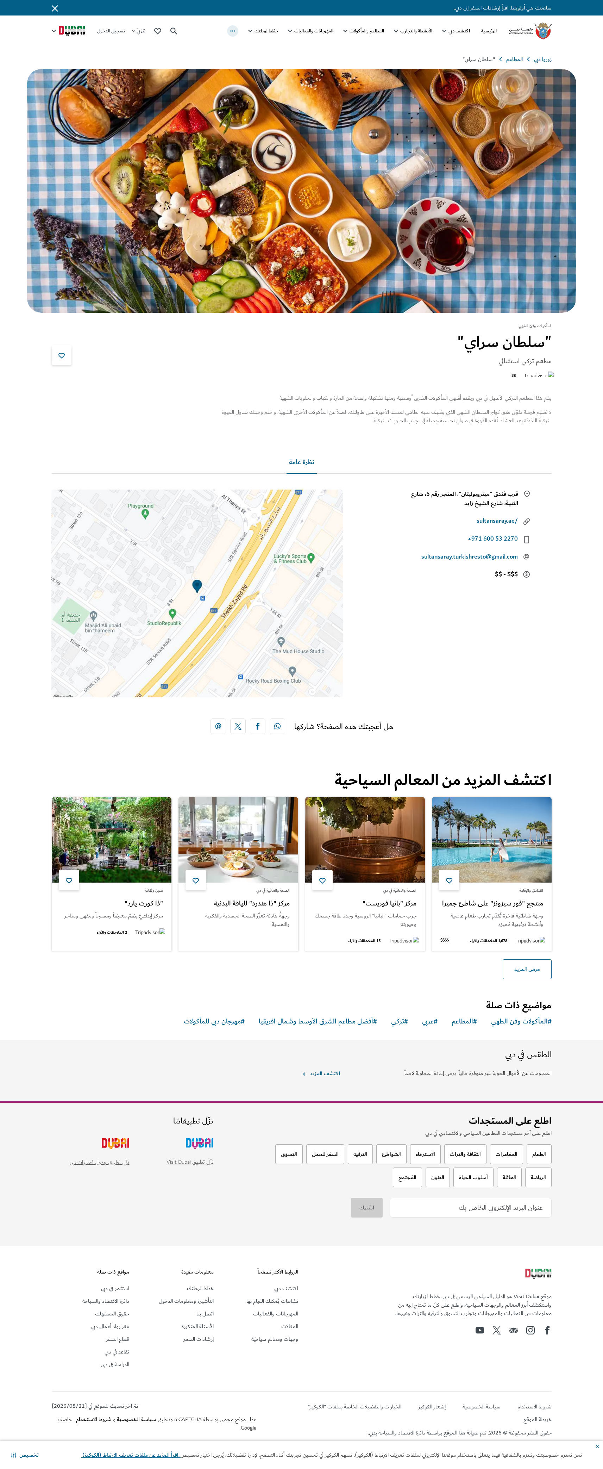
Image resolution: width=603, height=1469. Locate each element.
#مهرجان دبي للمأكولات (214, 1021)
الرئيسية (489, 31)
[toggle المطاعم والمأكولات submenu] (345, 31)
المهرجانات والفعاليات (313, 31)
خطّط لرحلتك (266, 31)
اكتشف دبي (459, 31)
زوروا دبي (543, 59)
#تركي (399, 1021)
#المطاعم (464, 1021)
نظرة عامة (301, 462)
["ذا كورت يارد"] (111, 840)
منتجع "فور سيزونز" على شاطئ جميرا (492, 904)
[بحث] (174, 31)
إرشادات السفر (485, 7)
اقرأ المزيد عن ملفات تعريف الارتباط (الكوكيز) (131, 1454)
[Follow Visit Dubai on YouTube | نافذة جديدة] (480, 1330)
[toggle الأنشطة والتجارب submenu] (396, 31)
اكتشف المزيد (325, 1073)
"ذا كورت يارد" (144, 904)
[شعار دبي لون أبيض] (537, 1275)
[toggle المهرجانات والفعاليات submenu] (290, 31)
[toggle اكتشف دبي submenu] (444, 31)
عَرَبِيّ (141, 31)
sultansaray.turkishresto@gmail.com (469, 556)
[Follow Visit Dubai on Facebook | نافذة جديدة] (547, 1330)
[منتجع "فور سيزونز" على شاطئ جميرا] (492, 840)
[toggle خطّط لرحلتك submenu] (250, 31)
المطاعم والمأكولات (367, 31)
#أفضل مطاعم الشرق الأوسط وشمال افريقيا (318, 1021)
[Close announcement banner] (55, 8)
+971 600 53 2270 (493, 538)
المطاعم (514, 59)
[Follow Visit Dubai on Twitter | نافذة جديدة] (496, 1330)
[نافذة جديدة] (277, 726)
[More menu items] (232, 31)
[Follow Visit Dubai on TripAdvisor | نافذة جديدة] (513, 1330)
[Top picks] (157, 31)
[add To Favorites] (61, 355)
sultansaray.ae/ (497, 520)
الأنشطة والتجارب (416, 31)
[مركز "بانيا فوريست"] (365, 840)
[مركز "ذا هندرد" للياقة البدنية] (238, 840)
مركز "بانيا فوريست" (389, 904)
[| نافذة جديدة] (530, 1330)
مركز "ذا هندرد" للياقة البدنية (252, 904)
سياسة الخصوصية (136, 1419)
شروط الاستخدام (94, 1419)
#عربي (430, 1021)
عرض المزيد (527, 969)
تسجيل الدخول (111, 31)
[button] (25, 1455)
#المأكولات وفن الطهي (521, 1021)
